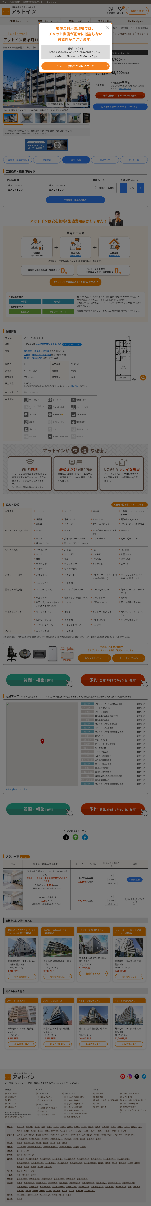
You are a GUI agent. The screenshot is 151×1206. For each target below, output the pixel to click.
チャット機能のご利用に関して (75, 66)
